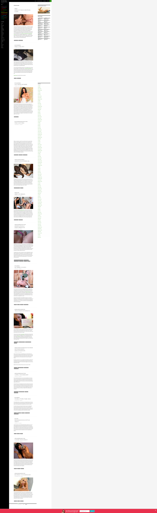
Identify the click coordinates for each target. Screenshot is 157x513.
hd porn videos (26, 304)
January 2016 (39, 212)
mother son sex (26, 367)
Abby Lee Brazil (20, 194)
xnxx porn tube (16, 368)
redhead (18, 433)
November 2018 (40, 178)
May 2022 (39, 125)
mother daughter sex (20, 367)
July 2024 (39, 100)
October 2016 (39, 203)
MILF (24, 309)
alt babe (15, 304)
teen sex (22, 433)
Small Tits (24, 121)
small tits (22, 468)
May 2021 (39, 143)
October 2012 (39, 228)
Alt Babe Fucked (20, 267)
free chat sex (19, 78)
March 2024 (39, 103)
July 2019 (39, 166)
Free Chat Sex (19, 46)
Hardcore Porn (4, 12)
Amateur (16, 224)
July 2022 (39, 122)
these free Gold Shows (28, 68)
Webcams (2, 47)
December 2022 (40, 119)
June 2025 (39, 93)
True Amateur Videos (22, 311)
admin (21, 124)
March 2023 (39, 115)
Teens (26, 121)
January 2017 (39, 200)
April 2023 (39, 113)
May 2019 (39, 169)
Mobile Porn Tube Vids (23, 399)
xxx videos (2, 18)
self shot (19, 468)
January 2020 (39, 159)
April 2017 (39, 196)
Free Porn (4, 11)
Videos (2, 45)
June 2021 (39, 141)
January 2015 (39, 216)
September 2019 (40, 165)
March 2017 (39, 197)
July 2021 (39, 140)
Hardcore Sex (4, 14)
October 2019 (39, 163)
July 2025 (39, 91)
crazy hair (22, 304)
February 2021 (40, 144)
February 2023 (40, 116)
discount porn (21, 40)
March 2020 (39, 156)
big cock (4, 6)
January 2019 (39, 175)
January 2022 (39, 131)
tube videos (22, 334)
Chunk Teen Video (21, 440)
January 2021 (39, 146)
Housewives (19, 159)
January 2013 (39, 225)
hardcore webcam (21, 391)
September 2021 (40, 137)
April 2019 (39, 171)
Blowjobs (18, 121)
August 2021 (39, 138)
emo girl (15, 468)
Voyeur (24, 473)
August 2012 (39, 231)
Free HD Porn (19, 123)
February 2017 (40, 199)
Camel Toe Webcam (21, 375)
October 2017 (39, 190)
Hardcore (16, 8)
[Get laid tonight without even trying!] (44, 10)
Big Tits (16, 397)
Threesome (31, 347)
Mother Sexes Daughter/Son (20, 349)
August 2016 (39, 206)
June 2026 (39, 87)
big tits (18, 304)
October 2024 (39, 97)
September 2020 (40, 150)
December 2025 (40, 90)
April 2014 (39, 219)
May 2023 (39, 112)
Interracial (22, 159)
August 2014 (39, 218)
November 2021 (40, 134)
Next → (26, 504)
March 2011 (39, 237)
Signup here (15, 75)
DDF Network (16, 40)
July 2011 (39, 234)
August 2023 (39, 109)
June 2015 (39, 215)
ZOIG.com (18, 336)
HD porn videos (28, 291)
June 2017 (39, 194)
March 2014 (39, 221)
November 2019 (40, 162)
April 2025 (39, 94)
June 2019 (39, 168)
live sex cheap (16, 392)
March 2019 (39, 172)
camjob (15, 78)
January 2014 (39, 222)
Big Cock (16, 121)
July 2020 (39, 153)
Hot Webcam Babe (21, 84)
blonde (2, 7)
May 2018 (39, 184)
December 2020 (40, 147)
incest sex (15, 367)
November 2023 (40, 106)
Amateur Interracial (22, 161)
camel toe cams (16, 391)
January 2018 (39, 187)
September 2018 (40, 181)
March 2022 (39, 128)
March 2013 (39, 224)
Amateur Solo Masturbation (20, 226)
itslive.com (26, 391)
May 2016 (39, 209)
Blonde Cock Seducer (22, 475)
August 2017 (39, 193)
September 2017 (40, 191)
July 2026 (39, 85)
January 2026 (39, 88)
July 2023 (39, 110)
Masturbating (19, 224)
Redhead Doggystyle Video (22, 420)
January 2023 (39, 118)
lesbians (2, 15)
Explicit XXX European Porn (22, 10)
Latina (15, 438)
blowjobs (4, 7)
